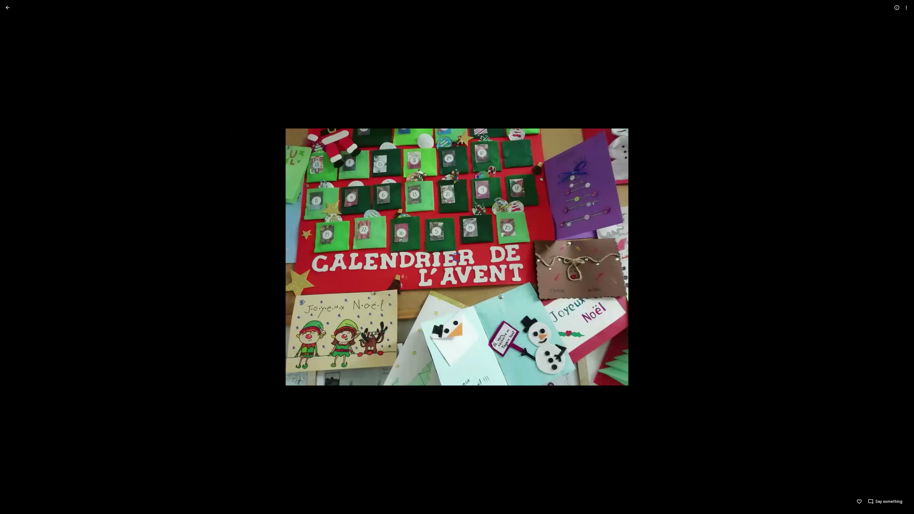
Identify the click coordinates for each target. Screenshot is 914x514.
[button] (885, 501)
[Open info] (897, 7)
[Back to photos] (7, 7)
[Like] (859, 501)
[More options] (906, 7)
